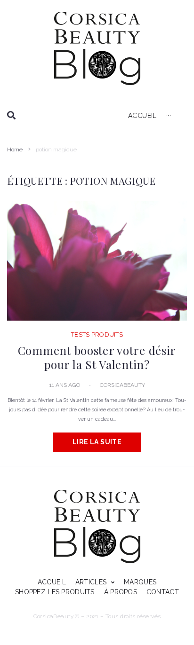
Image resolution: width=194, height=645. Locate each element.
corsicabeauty (122, 385)
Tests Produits (97, 334)
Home (15, 149)
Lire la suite (97, 442)
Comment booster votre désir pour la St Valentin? (97, 357)
